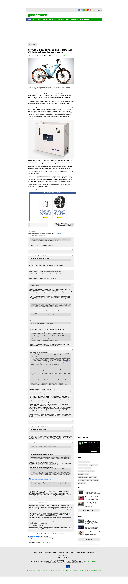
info (60, 233)
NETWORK (29, 19)
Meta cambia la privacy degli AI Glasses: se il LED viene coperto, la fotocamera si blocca (92, 533)
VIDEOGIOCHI (48, 552)
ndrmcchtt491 (35, 235)
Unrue (33, 420)
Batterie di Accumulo (83, 474)
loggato (40, 538)
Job (89, 570)
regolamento (47, 540)
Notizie (80, 516)
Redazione (68, 570)
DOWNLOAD (61, 552)
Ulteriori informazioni (91, 561)
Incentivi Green (92, 477)
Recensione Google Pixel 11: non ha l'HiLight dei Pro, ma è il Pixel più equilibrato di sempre (92, 498)
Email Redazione (76, 570)
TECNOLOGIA (45, 19)
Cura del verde (81, 483)
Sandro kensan (35, 502)
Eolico (87, 480)
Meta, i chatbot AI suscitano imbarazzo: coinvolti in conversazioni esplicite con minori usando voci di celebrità (63, 224)
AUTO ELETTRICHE (37, 19)
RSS (82, 570)
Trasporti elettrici (93, 465)
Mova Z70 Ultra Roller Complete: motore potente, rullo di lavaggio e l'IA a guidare (92, 492)
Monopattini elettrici (82, 477)
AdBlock (63, 570)
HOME (35, 552)
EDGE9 (67, 552)
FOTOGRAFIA (72, 552)
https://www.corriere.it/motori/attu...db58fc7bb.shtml (40, 479)
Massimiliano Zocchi (36, 249)
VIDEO (78, 552)
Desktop (60, 557)
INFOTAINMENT (52, 19)
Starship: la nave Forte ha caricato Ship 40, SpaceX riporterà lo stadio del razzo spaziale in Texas (91, 521)
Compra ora (45, 217)
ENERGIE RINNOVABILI (84, 19)
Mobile (68, 557)
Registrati (99, 10)
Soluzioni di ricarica (83, 465)
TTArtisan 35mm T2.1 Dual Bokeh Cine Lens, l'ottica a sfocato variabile (38, 224)
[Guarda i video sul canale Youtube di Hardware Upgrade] (88, 10)
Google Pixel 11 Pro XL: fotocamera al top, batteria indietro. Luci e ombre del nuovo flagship (91, 504)
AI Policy (51, 570)
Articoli (80, 487)
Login (95, 10)
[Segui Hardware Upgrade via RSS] (86, 10)
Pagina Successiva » (60, 533)
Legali (34, 570)
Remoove (39, 177)
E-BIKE (58, 19)
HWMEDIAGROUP (90, 552)
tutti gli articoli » (88, 510)
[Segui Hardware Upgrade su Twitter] (82, 10)
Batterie (88, 468)
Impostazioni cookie (96, 570)
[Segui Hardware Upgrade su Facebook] (79, 10)
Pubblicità (57, 570)
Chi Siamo (29, 570)
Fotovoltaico (81, 480)
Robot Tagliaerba (94, 480)
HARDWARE (41, 552)
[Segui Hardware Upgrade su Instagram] (90, 10)
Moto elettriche (86, 462)
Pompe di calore (90, 471)
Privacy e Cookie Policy (43, 570)
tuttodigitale (34, 281)
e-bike (63, 55)
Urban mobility (81, 468)
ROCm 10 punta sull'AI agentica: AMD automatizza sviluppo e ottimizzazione (91, 527)
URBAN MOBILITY (74, 19)
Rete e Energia (81, 471)
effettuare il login (34, 536)
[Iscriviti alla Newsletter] (84, 10)
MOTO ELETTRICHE (65, 19)
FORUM (83, 552)
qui (45, 542)
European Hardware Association (63, 567)
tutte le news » (88, 539)
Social (86, 570)
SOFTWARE (55, 552)
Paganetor (34, 269)
